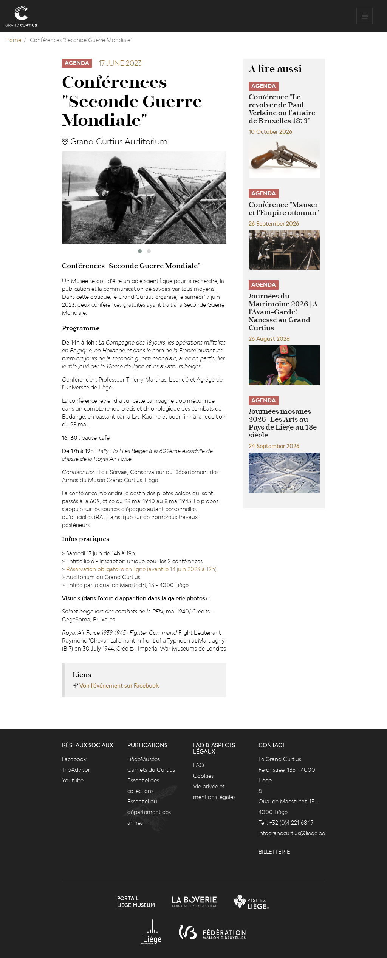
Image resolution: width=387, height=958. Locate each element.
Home (13, 40)
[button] (139, 251)
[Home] (21, 16)
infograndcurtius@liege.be (292, 833)
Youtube (73, 780)
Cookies (203, 776)
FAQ (198, 765)
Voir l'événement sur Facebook (119, 685)
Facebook (74, 759)
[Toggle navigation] (364, 16)
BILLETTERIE (274, 851)
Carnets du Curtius (151, 769)
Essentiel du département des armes (149, 812)
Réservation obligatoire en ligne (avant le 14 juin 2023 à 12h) (141, 569)
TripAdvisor (76, 769)
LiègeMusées (143, 759)
